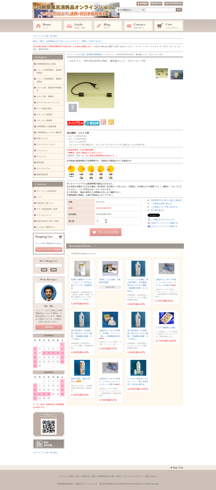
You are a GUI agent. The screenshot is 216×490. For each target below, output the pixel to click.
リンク (39, 197)
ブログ (108, 26)
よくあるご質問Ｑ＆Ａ (46, 227)
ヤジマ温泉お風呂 (44, 108)
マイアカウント (173, 4)
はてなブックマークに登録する (164, 226)
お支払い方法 (73, 476)
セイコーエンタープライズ (48, 102)
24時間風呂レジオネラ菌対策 (49, 132)
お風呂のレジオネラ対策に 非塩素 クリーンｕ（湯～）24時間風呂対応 (109, 333)
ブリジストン (42, 150)
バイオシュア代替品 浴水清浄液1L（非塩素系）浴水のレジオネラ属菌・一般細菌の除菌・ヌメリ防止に (137, 285)
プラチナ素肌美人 (163, 327)
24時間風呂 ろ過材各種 (46, 126)
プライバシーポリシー (132, 476)
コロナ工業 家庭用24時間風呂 (88, 54)
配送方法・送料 (88, 476)
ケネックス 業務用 (44, 120)
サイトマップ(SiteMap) (46, 191)
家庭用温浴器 (42, 174)
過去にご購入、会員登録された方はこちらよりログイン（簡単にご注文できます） (68, 41)
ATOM (48, 445)
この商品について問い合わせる (164, 207)
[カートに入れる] (106, 232)
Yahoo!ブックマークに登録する (164, 223)
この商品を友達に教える (161, 203)
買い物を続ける (157, 210)
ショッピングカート (169, 26)
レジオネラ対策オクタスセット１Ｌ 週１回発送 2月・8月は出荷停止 (138, 381)
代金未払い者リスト (45, 203)
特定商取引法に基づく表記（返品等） (167, 200)
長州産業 (40, 162)
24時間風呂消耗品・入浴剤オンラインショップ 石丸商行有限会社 (85, 484)
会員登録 (142, 4)
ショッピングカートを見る (48, 249)
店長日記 (48, 327)
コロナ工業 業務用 (45, 96)
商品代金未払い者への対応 (48, 221)
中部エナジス (42, 138)
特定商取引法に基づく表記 (109, 476)
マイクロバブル (43, 168)
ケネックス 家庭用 (44, 114)
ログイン (156, 4)
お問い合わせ (138, 26)
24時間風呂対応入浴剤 (46, 64)
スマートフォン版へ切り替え (45, 36)
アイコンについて (44, 215)
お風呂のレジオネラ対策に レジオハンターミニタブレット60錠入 (165, 282)
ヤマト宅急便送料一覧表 (47, 209)
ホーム (48, 26)
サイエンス (41, 156)
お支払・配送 (78, 26)
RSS (46, 442)
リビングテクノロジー (46, 144)
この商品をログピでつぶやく (163, 220)
